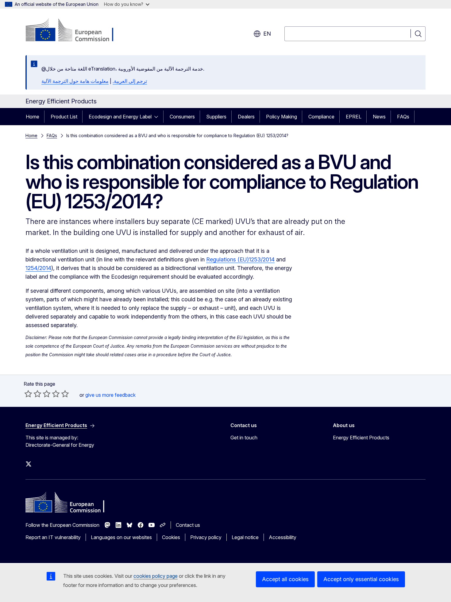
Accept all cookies (285, 579)
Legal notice (245, 537)
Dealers (246, 117)
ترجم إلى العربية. (130, 81)
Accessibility (282, 537)
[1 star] (28, 394)
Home (32, 117)
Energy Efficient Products (361, 437)
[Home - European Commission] (75, 30)
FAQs (403, 117)
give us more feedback (110, 395)
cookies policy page (155, 576)
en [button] (267, 33)
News (379, 117)
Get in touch (243, 437)
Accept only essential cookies (361, 579)
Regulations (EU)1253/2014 (240, 259)
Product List (64, 117)
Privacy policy (206, 537)
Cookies (171, 537)
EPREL (353, 117)
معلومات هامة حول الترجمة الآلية (75, 81)
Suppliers (216, 117)
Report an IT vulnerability (53, 537)
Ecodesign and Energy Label (120, 117)
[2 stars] (33, 394)
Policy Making (281, 117)
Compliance (321, 117)
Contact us (188, 525)
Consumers (182, 117)
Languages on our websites (121, 537)
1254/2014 (38, 268)
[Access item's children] (158, 116)
